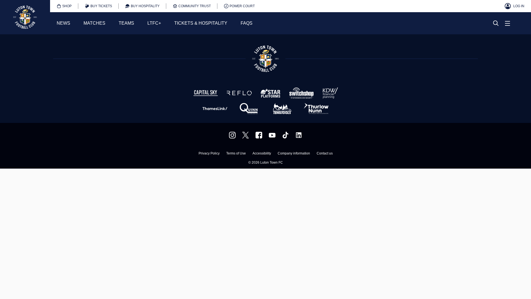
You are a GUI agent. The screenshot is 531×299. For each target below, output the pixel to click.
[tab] (64, 6)
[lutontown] (232, 135)
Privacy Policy (209, 153)
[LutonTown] (245, 135)
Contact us (325, 153)
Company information (294, 153)
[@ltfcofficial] (285, 135)
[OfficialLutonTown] (272, 135)
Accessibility (262, 153)
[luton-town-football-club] (298, 135)
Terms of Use (236, 153)
